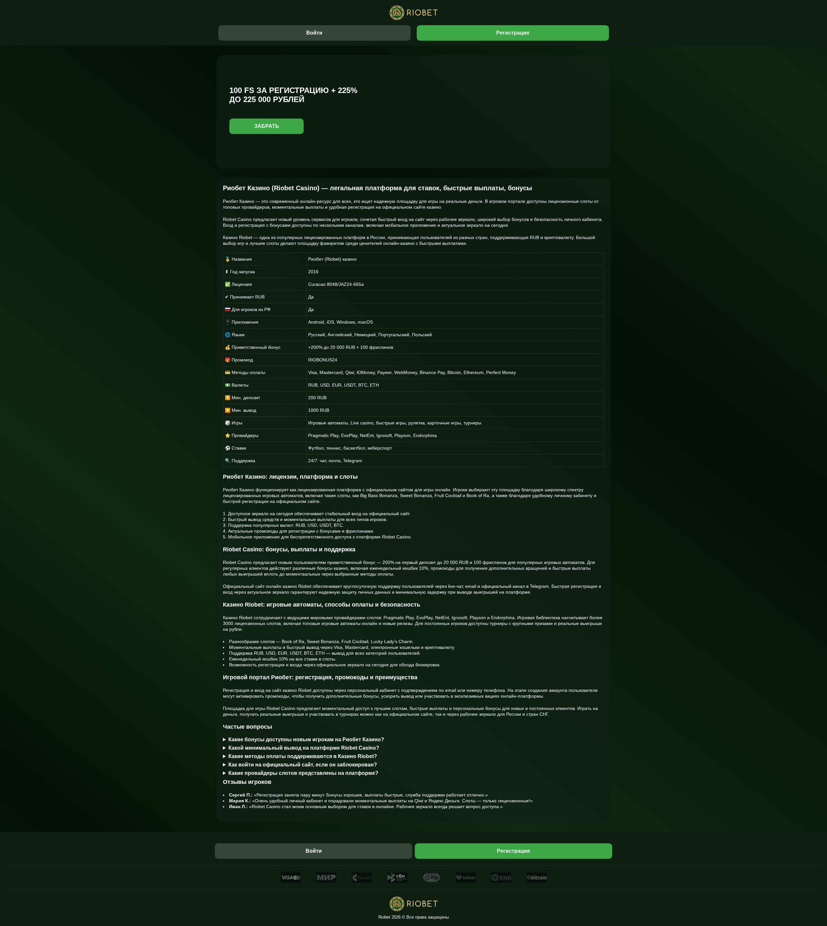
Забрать (266, 126)
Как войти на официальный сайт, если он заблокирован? (302, 764)
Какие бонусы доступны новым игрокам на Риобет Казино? (306, 739)
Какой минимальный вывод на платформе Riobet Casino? (303, 748)
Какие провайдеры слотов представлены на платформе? (303, 773)
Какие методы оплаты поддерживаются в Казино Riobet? (302, 756)
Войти (314, 33)
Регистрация (512, 33)
